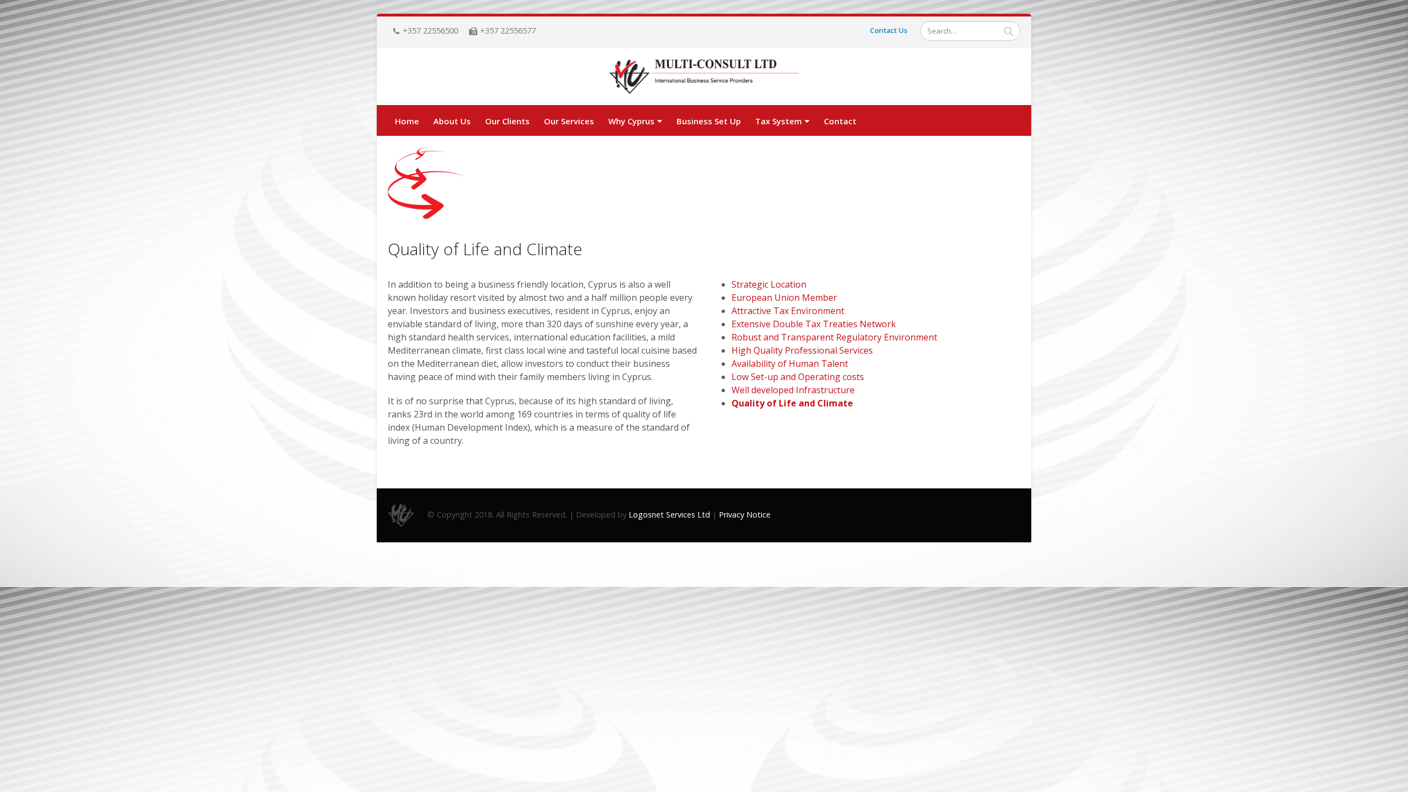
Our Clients (507, 121)
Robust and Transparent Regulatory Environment (834, 337)
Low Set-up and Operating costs (798, 377)
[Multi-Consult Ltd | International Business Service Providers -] (704, 77)
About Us (452, 121)
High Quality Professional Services (802, 350)
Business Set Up (708, 121)
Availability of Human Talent (790, 364)
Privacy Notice (745, 514)
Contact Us (889, 30)
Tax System (778, 121)
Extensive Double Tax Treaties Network (814, 324)
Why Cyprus (631, 121)
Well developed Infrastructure (793, 390)
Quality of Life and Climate (792, 403)
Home (407, 121)
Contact (840, 121)
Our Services (569, 121)
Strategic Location (769, 284)
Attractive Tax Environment (788, 311)
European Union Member (784, 298)
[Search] (1009, 30)
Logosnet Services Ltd (669, 514)
